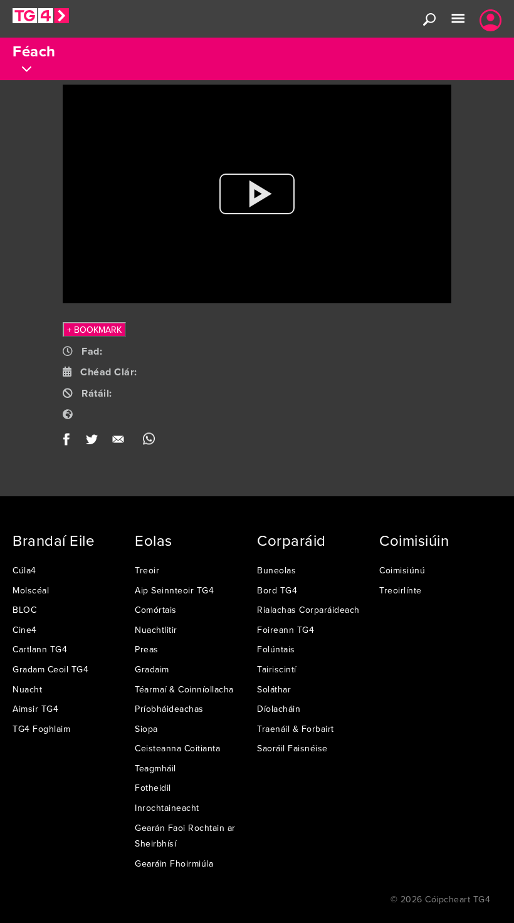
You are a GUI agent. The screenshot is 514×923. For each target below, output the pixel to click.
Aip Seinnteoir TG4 (174, 590)
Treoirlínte (400, 590)
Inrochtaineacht (167, 807)
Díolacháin (278, 708)
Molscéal (31, 590)
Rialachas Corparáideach (308, 609)
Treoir (147, 570)
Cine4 (25, 629)
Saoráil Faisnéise (292, 748)
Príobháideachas (169, 708)
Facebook (70, 441)
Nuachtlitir (156, 629)
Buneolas (276, 570)
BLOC (24, 609)
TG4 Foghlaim (41, 728)
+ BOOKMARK (94, 329)
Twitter (92, 441)
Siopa (146, 728)
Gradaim (152, 669)
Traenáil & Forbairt (295, 728)
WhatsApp (149, 441)
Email (121, 441)
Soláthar (274, 689)
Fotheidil (153, 787)
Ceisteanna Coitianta (177, 748)
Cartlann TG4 (40, 649)
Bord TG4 (277, 590)
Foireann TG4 (285, 629)
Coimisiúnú (402, 570)
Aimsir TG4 (35, 708)
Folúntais (276, 649)
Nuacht (27, 689)
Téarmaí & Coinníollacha (184, 689)
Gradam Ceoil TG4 (50, 669)
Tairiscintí (276, 669)
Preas (147, 649)
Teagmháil (155, 768)
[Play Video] (257, 194)
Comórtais (156, 609)
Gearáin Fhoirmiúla (174, 863)
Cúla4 (24, 570)
